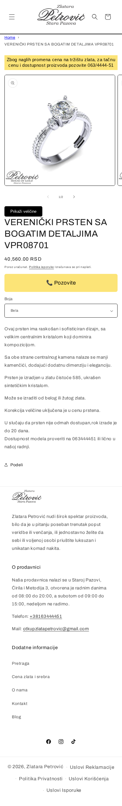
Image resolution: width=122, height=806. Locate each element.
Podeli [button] (16, 465)
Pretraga (21, 663)
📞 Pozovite (61, 283)
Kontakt (19, 703)
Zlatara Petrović (44, 766)
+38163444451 (46, 616)
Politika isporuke (41, 267)
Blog (16, 717)
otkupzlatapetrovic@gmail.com (56, 628)
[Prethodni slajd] (47, 196)
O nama (20, 690)
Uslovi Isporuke (64, 790)
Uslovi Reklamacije (92, 767)
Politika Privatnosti (41, 778)
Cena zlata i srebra (31, 677)
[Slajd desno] (74, 196)
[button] (11, 16)
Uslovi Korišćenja (89, 778)
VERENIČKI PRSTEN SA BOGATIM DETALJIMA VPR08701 (59, 44)
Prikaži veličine (23, 211)
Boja (8, 299)
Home (9, 37)
